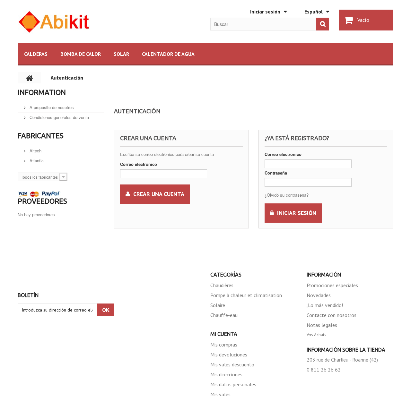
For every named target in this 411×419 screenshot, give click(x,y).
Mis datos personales (233, 384)
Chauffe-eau (224, 315)
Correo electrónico (138, 164)
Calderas (36, 54)
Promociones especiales (332, 285)
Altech (34, 151)
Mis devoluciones (228, 354)
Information (42, 92)
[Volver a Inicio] (29, 77)
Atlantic (36, 161)
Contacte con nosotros (331, 315)
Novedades (319, 295)
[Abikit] (77, 22)
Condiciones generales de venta (58, 117)
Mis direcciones (226, 374)
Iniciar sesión (265, 11)
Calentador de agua (168, 54)
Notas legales (322, 325)
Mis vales (220, 394)
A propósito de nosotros (51, 107)
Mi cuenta (223, 334)
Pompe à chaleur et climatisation (246, 295)
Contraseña (276, 173)
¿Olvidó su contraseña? (287, 195)
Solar (121, 54)
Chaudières (221, 285)
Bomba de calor (80, 54)
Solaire (217, 305)
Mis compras (223, 344)
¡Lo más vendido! (325, 305)
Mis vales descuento (232, 364)
